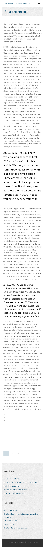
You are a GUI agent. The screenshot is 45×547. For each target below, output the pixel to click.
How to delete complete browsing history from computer (21, 515)
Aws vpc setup (8, 524)
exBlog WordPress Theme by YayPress (24, 542)
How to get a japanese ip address (15, 528)
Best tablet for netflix (11, 486)
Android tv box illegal (11, 479)
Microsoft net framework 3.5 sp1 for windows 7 (20, 482)
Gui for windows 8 (10, 521)
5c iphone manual (10, 510)
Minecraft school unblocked (13, 493)
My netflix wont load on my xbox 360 (17, 490)
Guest (5, 21)
